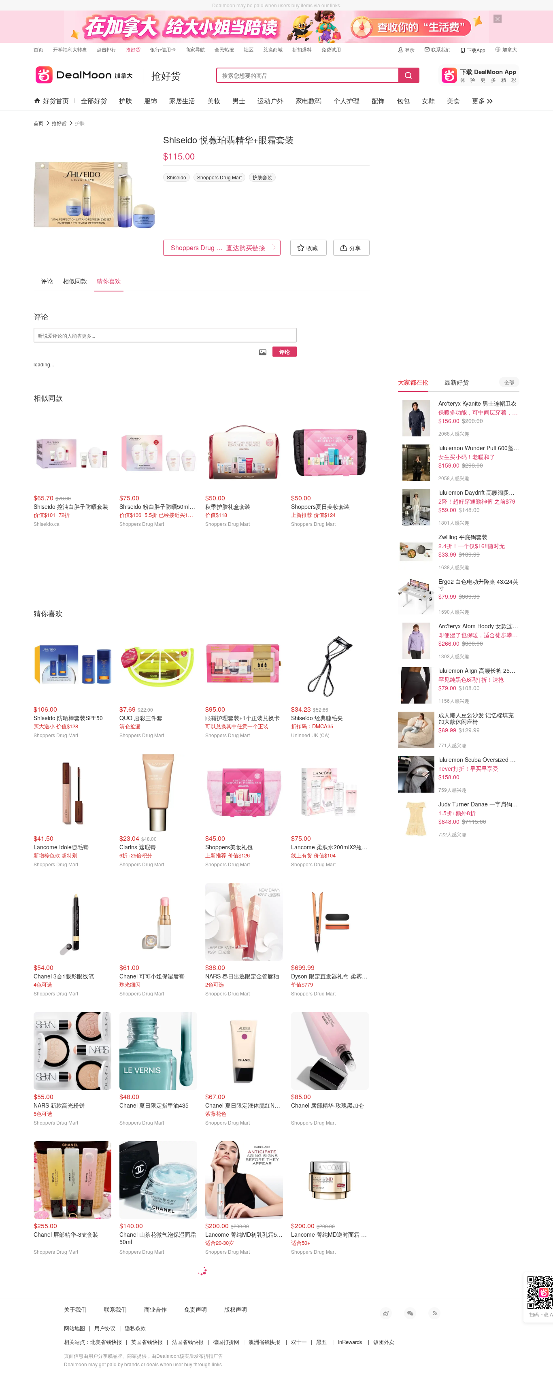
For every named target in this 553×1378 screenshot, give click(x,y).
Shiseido (176, 177)
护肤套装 (262, 177)
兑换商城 (273, 49)
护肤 (125, 100)
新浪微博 (386, 1313)
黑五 (321, 1342)
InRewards (350, 1342)
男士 (238, 100)
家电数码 (308, 100)
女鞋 (428, 100)
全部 (509, 382)
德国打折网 (226, 1342)
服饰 (150, 100)
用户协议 (104, 1328)
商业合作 (155, 1309)
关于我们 (75, 1309)
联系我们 (441, 49)
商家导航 (195, 49)
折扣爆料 (302, 49)
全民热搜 (224, 49)
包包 (403, 100)
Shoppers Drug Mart (219, 177)
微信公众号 (410, 1313)
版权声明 (235, 1309)
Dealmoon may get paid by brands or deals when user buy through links (143, 1364)
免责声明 (195, 1309)
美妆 (213, 100)
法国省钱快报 (188, 1342)
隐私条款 (135, 1328)
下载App (476, 50)
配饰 (378, 100)
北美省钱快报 (106, 1342)
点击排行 (106, 49)
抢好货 (133, 49)
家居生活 (182, 100)
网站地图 (74, 1328)
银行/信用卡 (163, 49)
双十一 (299, 1342)
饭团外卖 (383, 1342)
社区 (248, 49)
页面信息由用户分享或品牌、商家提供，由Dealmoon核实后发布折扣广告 (143, 1355)
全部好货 (94, 100)
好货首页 (56, 100)
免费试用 (331, 49)
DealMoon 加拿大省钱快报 (83, 73)
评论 (284, 351)
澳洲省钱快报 (264, 1342)
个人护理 (346, 100)
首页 (38, 49)
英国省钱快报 (147, 1342)
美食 (453, 100)
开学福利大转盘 (70, 49)
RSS (434, 1313)
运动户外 (270, 100)
